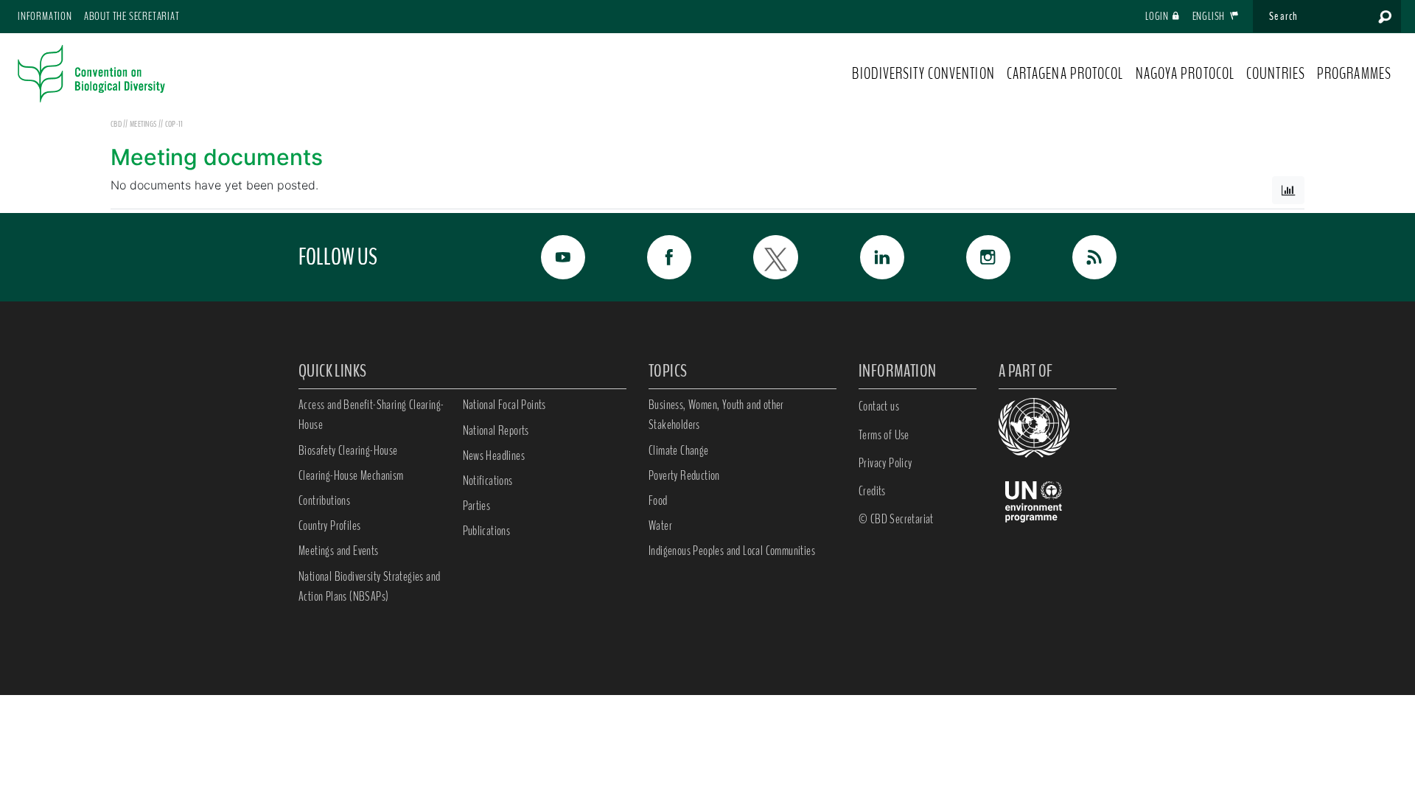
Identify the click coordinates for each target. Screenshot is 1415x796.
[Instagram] (972, 257)
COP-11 (174, 124)
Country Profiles (329, 525)
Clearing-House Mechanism (351, 475)
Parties (477, 505)
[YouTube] (547, 257)
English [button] (1209, 16)
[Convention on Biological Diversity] (91, 73)
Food (658, 500)
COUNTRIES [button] (1275, 74)
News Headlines (494, 455)
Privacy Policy (885, 463)
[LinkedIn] (866, 257)
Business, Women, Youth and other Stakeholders (716, 414)
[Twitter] (759, 257)
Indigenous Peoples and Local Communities (732, 550)
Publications (487, 531)
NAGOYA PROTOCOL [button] (1185, 74)
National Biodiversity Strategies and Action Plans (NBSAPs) (369, 586)
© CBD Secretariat (896, 519)
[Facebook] (653, 257)
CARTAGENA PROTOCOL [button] (1065, 74)
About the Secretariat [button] (132, 16)
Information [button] (45, 16)
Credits (872, 491)
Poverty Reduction (684, 475)
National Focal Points (504, 404)
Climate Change (679, 450)
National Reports (496, 430)
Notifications (488, 480)
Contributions (324, 500)
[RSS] (1078, 257)
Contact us (879, 406)
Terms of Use (884, 435)
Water (660, 525)
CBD (116, 124)
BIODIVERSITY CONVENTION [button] (923, 74)
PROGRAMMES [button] (1354, 74)
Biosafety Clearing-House (348, 450)
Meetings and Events (338, 550)
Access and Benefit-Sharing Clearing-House (371, 414)
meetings (144, 124)
